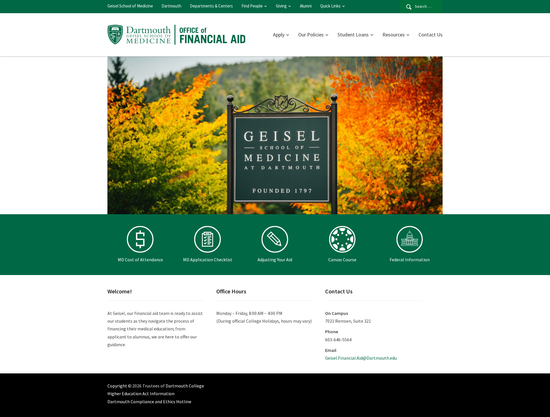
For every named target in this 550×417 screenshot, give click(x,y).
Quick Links (330, 6)
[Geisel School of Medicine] (176, 34)
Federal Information (410, 259)
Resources (393, 34)
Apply (278, 34)
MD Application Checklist (207, 259)
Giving (281, 6)
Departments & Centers (211, 6)
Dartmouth (171, 6)
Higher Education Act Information (140, 393)
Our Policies (311, 34)
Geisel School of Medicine (130, 6)
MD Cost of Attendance (140, 259)
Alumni (306, 6)
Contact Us (431, 34)
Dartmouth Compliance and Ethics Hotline (149, 401)
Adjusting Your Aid (275, 259)
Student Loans (353, 34)
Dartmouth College (185, 386)
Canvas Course (342, 259)
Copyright (117, 386)
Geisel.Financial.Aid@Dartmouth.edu (361, 358)
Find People (252, 6)
